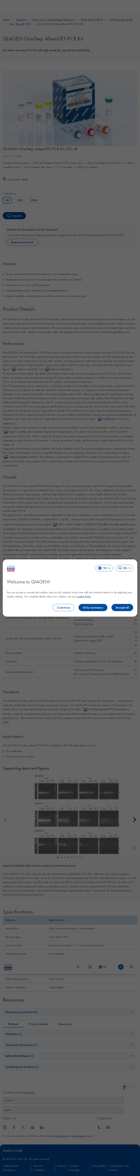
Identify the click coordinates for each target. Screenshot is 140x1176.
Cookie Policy (83, 596)
